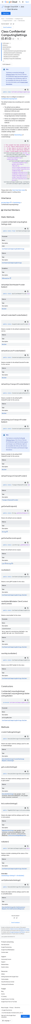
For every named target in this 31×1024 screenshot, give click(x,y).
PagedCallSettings (7, 830)
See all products (5, 944)
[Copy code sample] (28, 89)
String (4, 532)
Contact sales (4, 952)
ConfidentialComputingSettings (12, 263)
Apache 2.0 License (24, 930)
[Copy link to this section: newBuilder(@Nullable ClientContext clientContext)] (13, 604)
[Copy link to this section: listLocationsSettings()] (19, 804)
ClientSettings (17, 202)
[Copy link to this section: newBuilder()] (12, 570)
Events (3, 994)
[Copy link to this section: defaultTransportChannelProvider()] (2, 478)
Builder (4, 309)
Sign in (27, 2)
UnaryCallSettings (7, 759)
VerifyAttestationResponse (15, 909)
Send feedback (7, 27)
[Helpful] (11, 24)
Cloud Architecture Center (7, 981)
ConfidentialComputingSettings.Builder (14, 595)
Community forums (6, 959)
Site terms (17, 1007)
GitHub (3, 974)
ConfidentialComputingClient (9, 99)
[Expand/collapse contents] (10, 43)
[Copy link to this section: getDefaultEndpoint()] (18, 506)
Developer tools (19, 18)
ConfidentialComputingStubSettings (13, 249)
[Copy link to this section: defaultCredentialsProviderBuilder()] (2, 318)
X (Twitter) (4, 996)
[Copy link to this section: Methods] (11, 727)
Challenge (10, 760)
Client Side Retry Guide (18, 190)
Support (3, 962)
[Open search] (20, 2)
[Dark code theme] (25, 89)
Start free (6, 13)
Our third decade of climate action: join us (12, 1012)
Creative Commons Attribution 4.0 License (19, 929)
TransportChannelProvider (10, 500)
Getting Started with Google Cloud (9, 976)
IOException (5, 278)
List (3, 563)
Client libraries (12, 9)
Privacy (11, 1007)
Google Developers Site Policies (17, 932)
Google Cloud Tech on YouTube (9, 1001)
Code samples (4, 979)
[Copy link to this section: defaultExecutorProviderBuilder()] (27, 351)
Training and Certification (7, 984)
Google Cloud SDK (11, 7)
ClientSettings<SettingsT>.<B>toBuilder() (12, 875)
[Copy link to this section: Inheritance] (12, 198)
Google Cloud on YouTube (7, 999)
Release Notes (5, 964)
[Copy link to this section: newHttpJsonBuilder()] (18, 654)
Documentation (9, 18)
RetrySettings (18, 135)
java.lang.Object (5, 202)
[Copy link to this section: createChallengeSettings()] (22, 732)
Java (22, 7)
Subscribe (25, 1016)
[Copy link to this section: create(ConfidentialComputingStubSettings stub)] (12, 224)
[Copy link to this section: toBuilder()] (10, 842)
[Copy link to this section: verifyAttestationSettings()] (22, 880)
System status (5, 967)
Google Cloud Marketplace (7, 949)
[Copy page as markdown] (18, 38)
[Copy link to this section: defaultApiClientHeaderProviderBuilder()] (8, 287)
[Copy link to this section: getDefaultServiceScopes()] (22, 538)
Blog (2, 991)
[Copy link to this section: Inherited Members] (21, 210)
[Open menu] (2, 2)
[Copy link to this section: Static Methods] (16, 217)
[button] (15, 210)
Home (2, 18)
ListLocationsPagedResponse (17, 835)
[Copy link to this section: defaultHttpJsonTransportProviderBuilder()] (8, 422)
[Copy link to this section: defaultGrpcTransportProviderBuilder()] (2, 386)
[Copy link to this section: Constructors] (15, 686)
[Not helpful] (13, 24)
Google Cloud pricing (6, 947)
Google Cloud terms (7, 1010)
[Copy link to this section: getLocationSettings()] (18, 767)
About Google (4, 1007)
